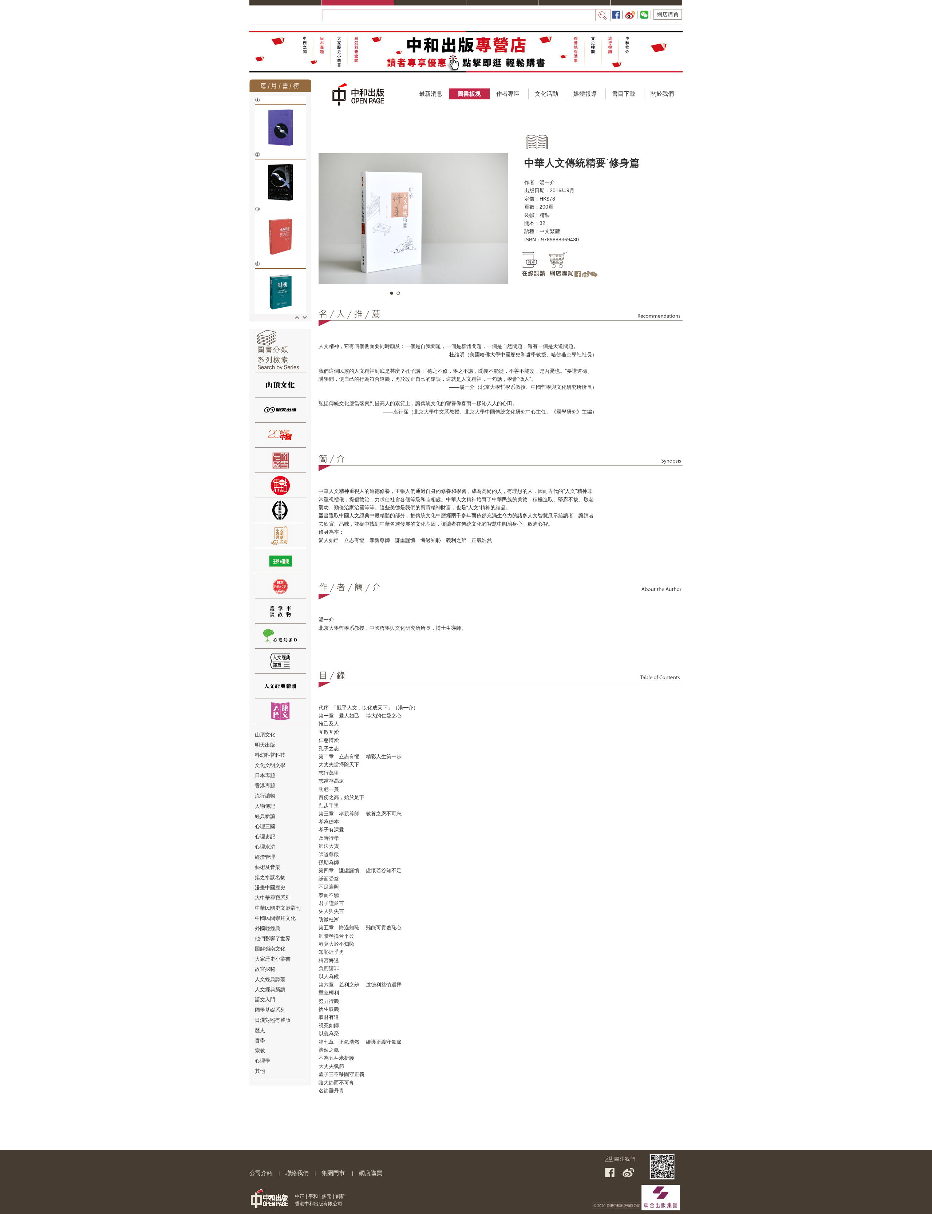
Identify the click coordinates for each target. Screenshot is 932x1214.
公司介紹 (261, 1173)
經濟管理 (265, 857)
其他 (260, 1071)
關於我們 (662, 94)
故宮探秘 (265, 969)
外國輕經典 (267, 928)
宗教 (260, 1050)
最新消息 (430, 94)
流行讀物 (265, 796)
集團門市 (333, 1173)
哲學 (260, 1040)
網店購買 (668, 14)
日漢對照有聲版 (273, 1020)
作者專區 (508, 94)
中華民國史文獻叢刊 (278, 908)
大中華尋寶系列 (273, 898)
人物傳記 (265, 806)
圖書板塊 (469, 94)
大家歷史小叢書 (273, 959)
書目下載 (623, 94)
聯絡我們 (297, 1173)
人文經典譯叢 (270, 979)
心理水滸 (265, 847)
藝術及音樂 (267, 867)
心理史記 (265, 836)
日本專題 (265, 775)
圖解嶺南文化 (270, 949)
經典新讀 (265, 816)
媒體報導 (585, 94)
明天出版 (265, 745)
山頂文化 (265, 735)
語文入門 (265, 1000)
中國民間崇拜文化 (275, 918)
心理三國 (265, 826)
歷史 (260, 1030)
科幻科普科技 (270, 755)
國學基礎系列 (270, 1010)
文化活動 (546, 94)
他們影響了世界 (273, 938)
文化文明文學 (270, 765)
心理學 (262, 1061)
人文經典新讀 (270, 989)
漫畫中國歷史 (270, 887)
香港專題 (265, 785)
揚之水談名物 (270, 877)
